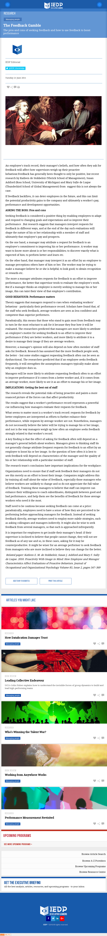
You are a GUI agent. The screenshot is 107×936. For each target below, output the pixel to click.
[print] (18, 87)
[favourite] (8, 87)
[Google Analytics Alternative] (5, 934)
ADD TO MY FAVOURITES (21, 581)
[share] (11, 87)
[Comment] (15, 87)
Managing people (13, 644)
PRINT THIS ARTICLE (55, 581)
